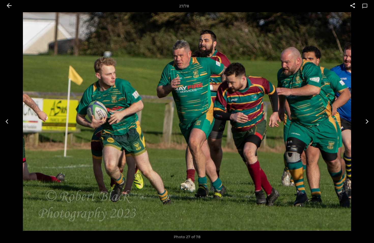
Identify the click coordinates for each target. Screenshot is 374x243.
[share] (353, 6)
